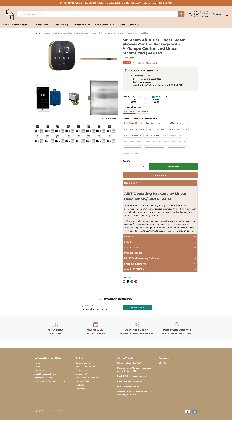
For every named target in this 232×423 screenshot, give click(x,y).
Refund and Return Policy (87, 366)
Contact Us (134, 24)
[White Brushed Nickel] (133, 144)
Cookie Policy (81, 385)
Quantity (126, 161)
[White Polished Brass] (133, 150)
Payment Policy (82, 381)
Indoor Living (42, 24)
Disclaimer (80, 388)
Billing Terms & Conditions (87, 377)
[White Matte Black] (153, 144)
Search (37, 366)
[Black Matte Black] (174, 125)
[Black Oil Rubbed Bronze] (134, 132)
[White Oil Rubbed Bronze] (175, 144)
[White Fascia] (143, 114)
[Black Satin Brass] (152, 138)
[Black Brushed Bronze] (133, 125)
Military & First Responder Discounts (50, 381)
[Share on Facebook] (124, 281)
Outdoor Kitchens (81, 24)
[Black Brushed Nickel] (154, 125)
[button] (160, 183)
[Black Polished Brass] (156, 132)
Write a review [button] (137, 307)
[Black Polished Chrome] (178, 132)
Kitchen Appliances (21, 24)
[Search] (181, 14)
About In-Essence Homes (45, 374)
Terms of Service (83, 363)
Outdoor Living (60, 24)
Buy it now (160, 175)
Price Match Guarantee (44, 377)
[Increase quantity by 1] (143, 166)
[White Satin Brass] (132, 156)
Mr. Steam (130, 57)
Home (6, 24)
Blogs (122, 24)
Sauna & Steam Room (104, 24)
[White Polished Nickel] (177, 150)
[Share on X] (128, 281)
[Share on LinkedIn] (131, 281)
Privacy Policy (82, 370)
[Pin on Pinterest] (135, 281)
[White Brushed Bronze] (172, 138)
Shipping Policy (82, 374)
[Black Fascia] (129, 114)
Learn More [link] (165, 97)
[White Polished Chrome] (155, 150)
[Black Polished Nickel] (133, 138)
